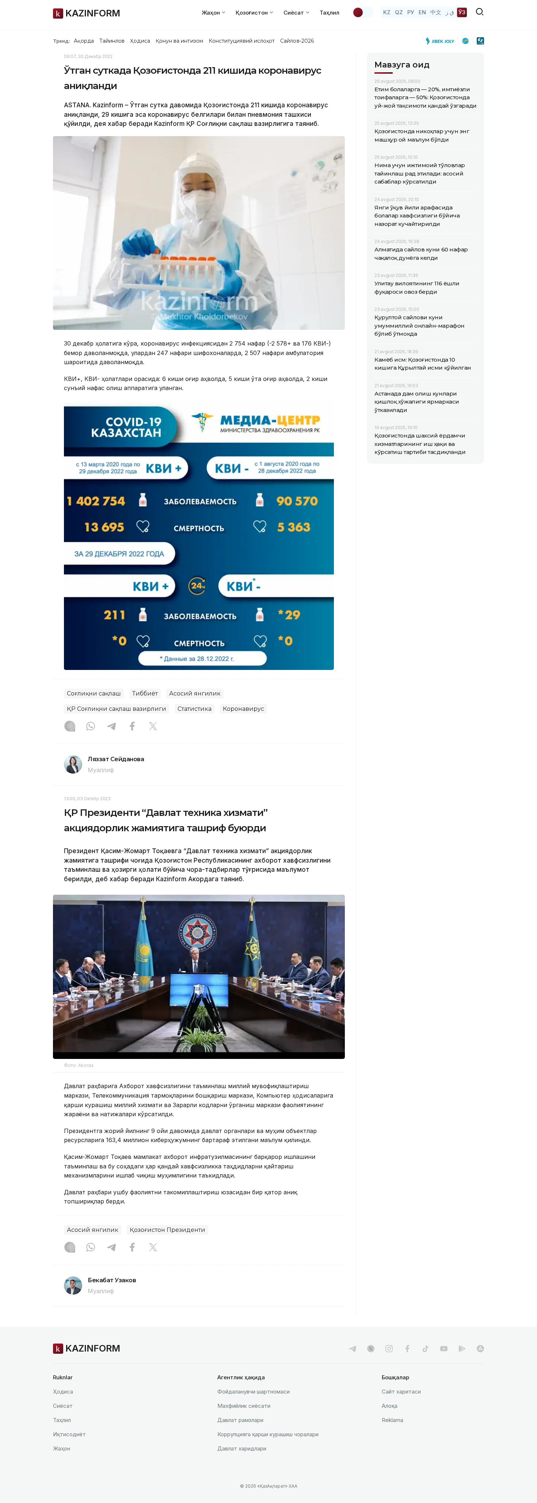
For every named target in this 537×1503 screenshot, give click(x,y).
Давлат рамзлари (240, 1420)
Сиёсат (63, 1405)
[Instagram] (70, 727)
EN (422, 12)
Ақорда (84, 41)
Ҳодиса (140, 41)
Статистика (195, 708)
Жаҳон (61, 1448)
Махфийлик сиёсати (243, 1405)
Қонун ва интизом (179, 41)
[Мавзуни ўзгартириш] (362, 12)
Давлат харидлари (241, 1448)
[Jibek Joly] (442, 41)
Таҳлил (329, 12)
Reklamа (392, 1420)
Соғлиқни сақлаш (94, 693)
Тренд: (61, 41)
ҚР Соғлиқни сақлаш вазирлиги (116, 708)
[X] (153, 727)
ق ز (450, 12)
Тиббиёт (145, 693)
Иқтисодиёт (69, 1434)
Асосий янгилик (195, 693)
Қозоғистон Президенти (167, 1229)
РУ (410, 12)
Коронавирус (243, 708)
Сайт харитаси (401, 1391)
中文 (435, 12)
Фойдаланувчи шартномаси (253, 1391)
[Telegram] (111, 727)
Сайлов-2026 (297, 41)
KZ (387, 12)
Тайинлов (112, 41)
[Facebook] (132, 727)
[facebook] (407, 1348)
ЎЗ (461, 12)
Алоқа (389, 1405)
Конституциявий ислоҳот (242, 41)
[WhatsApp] (90, 727)
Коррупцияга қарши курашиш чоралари (268, 1434)
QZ (399, 12)
